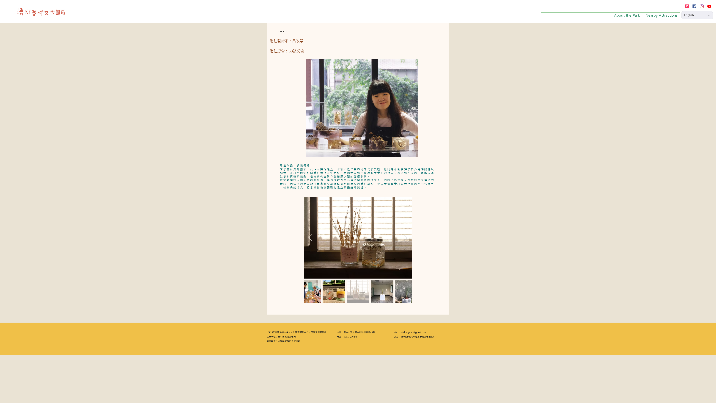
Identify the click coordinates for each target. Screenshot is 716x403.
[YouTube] (709, 6)
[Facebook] (694, 6)
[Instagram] (702, 6)
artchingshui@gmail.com (413, 332)
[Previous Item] (310, 237)
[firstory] (687, 6)
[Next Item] (405, 237)
